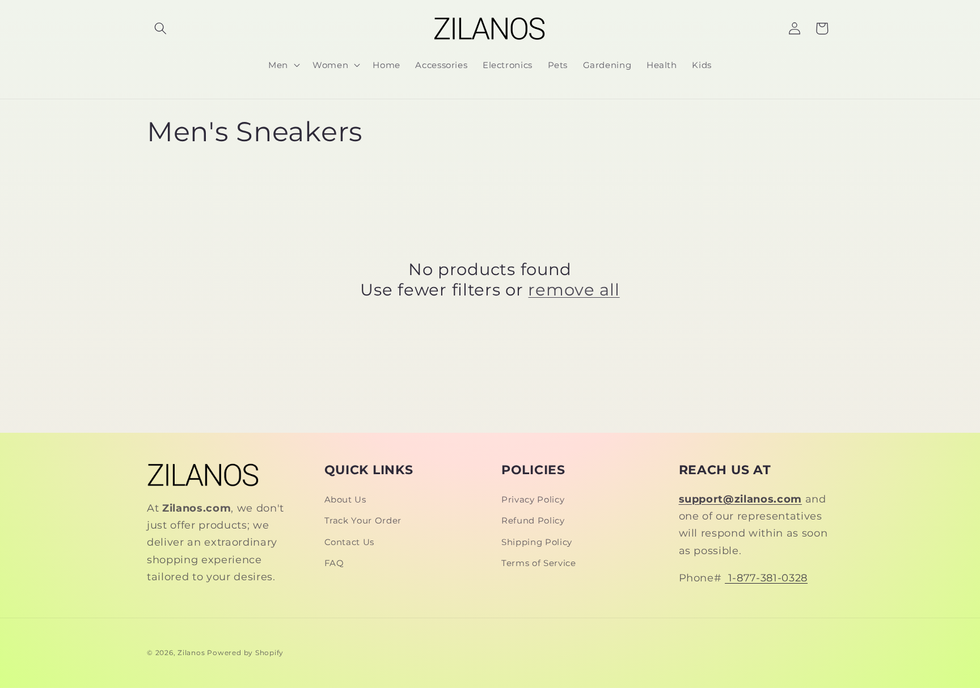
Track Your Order (363, 520)
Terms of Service (538, 563)
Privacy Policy (532, 499)
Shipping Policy (536, 542)
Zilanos (191, 652)
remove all (573, 289)
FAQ (334, 563)
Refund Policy (533, 520)
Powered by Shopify (245, 652)
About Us (345, 499)
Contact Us (349, 542)
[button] (160, 28)
